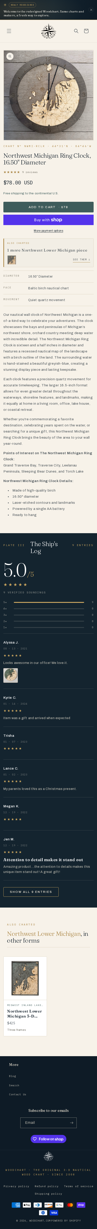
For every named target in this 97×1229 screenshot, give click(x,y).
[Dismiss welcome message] (91, 9)
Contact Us (17, 1094)
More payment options (48, 230)
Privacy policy (16, 1186)
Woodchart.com (40, 1220)
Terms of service (78, 1186)
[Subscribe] (71, 1122)
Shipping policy (48, 1193)
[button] (9, 31)
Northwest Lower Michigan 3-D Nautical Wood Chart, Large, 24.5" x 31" (24, 1021)
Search (14, 1085)
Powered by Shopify (66, 1220)
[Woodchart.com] (48, 1160)
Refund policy (47, 1186)
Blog (12, 1076)
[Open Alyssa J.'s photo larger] (10, 675)
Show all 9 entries (31, 892)
